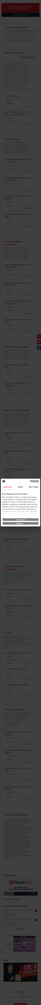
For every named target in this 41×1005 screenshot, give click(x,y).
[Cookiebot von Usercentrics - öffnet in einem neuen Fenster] (30, 481)
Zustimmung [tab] (7, 487)
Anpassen (19, 523)
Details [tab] (20, 487)
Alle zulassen (20, 519)
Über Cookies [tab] (33, 487)
